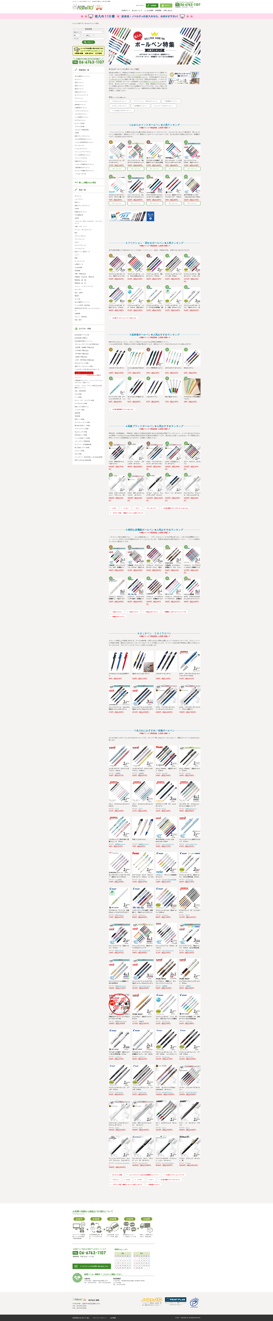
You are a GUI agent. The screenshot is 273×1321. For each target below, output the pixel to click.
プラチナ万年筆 (79, 126)
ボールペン (78, 79)
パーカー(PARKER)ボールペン (84, 142)
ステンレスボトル (80, 236)
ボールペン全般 (117, 1175)
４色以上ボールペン (151, 612)
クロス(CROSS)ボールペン (83, 139)
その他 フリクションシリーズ (175, 1175)
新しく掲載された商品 (87, 182)
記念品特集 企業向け (81, 338)
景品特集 (77, 416)
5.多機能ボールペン (140, 106)
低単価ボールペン (80, 104)
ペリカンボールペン (81, 148)
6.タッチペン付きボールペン (163, 106)
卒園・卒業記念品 (80, 274)
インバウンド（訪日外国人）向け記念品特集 (88, 457)
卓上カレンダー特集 (81, 432)
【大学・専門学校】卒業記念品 (84, 360)
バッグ (77, 255)
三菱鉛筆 (117, 773)
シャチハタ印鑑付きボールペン (84, 164)
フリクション (79, 98)
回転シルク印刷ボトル (82, 406)
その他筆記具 (79, 215)
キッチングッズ (79, 261)
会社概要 (113, 1318)
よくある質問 (148, 10)
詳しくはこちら (117, 169)
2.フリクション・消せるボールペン (146, 101)
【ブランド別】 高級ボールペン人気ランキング (127, 513)
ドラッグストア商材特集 (82, 441)
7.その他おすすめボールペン (121, 110)
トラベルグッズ (79, 248)
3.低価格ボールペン (171, 101)
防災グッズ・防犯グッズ (82, 251)
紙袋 (76, 258)
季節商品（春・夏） (81, 280)
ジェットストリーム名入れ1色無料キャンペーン (144, 1175)
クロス (114, 508)
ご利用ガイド (125, 10)
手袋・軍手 (78, 320)
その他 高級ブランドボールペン (170, 1179)
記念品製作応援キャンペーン (84, 341)
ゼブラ (117, 808)
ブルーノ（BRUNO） (81, 317)
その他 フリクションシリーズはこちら (124, 318)
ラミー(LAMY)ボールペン (82, 155)
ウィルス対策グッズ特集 (82, 438)
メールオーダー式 (80, 174)
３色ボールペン (134, 612)
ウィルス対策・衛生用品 (82, 305)
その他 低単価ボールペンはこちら (123, 409)
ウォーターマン (79, 145)
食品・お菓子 (79, 292)
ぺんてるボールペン (81, 114)
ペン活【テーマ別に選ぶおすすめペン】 (87, 369)
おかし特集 (78, 454)
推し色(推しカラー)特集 (82, 447)
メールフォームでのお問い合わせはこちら (94, 1266)
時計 (76, 233)
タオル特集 (78, 394)
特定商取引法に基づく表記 (81, 1318)
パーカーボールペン (191, 1092)
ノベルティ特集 (79, 410)
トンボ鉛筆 (118, 879)
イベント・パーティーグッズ (84, 286)
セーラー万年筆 (79, 123)
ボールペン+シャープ (81, 95)
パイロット (142, 915)
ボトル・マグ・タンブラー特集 (84, 400)
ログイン (167, 5)
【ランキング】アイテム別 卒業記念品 (87, 344)
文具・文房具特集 (80, 391)
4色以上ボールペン (80, 92)
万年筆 (77, 133)
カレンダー (78, 289)
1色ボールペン (79, 82)
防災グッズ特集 (79, 419)
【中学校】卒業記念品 (82, 354)
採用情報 (158, 10)
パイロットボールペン (82, 111)
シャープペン (79, 199)
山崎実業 (77, 313)
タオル (77, 242)
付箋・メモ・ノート (81, 226)
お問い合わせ (167, 10)
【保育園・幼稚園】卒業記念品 (84, 347)
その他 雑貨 (78, 267)
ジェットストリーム (81, 101)
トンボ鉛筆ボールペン (82, 117)
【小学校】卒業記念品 (82, 350)
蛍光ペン (77, 202)
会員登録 (153, 5)
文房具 (77, 218)
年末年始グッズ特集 (81, 435)
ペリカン (188, 1163)
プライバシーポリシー (100, 1318)
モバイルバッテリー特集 (82, 422)
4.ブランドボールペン (119, 106)
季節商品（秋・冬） (81, 283)
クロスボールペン (167, 1092)
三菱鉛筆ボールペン (81, 107)
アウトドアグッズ (80, 245)
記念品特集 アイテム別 (82, 335)
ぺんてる (164, 773)
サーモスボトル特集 (81, 403)
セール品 (77, 299)
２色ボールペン (117, 612)
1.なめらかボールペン (119, 101)
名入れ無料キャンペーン (82, 76)
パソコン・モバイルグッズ (83, 229)
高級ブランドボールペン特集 (84, 366)
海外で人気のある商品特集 (83, 460)
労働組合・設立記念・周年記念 (84, 277)
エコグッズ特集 (79, 451)
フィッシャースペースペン (83, 152)
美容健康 (77, 270)
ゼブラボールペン (80, 120)
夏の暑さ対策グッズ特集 (82, 425)
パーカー (126, 508)
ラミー (138, 508)
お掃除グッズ (79, 264)
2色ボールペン (79, 85)
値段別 (77, 296)
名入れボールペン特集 (82, 363)
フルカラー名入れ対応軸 (169, 879)
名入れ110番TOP (78, 23)
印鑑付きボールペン (81, 161)
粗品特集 (77, 413)
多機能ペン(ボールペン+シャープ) (175, 612)
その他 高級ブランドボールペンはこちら (176, 508)
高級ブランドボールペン (82, 136)
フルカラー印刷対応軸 (82, 130)
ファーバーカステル (81, 158)
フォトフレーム (79, 239)
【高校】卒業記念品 (81, 357)
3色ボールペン (79, 89)
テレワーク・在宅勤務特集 (83, 444)
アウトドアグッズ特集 (82, 428)
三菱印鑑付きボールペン (82, 167)
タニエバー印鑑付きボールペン (84, 170)
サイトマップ (139, 5)
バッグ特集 (78, 397)
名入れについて (137, 10)
